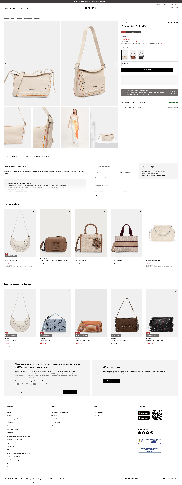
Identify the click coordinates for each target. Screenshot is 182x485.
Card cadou (10, 446)
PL (161, 478)
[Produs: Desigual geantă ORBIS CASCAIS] (20, 233)
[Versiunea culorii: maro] (133, 55)
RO (164, 478)
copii (20, 8)
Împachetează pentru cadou (16, 443)
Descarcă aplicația (172, 92)
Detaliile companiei (38, 479)
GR (149, 478)
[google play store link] (144, 413)
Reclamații (10, 422)
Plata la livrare (98, 412)
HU (155, 478)
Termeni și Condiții (26, 479)
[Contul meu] (166, 8)
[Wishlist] (172, 8)
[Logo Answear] (91, 8)
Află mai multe (111, 381)
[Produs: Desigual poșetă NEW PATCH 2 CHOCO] (126, 313)
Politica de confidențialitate (15, 450)
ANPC (9, 463)
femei (6, 8)
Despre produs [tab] (12, 156)
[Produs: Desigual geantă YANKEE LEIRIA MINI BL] (162, 313)
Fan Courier (53, 415)
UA (172, 478)
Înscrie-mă (70, 392)
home (26, 8)
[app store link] (144, 417)
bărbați (13, 8)
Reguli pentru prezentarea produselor (18, 436)
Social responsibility (13, 460)
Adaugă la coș (146, 69)
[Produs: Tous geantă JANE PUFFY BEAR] (162, 233)
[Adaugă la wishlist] (176, 70)
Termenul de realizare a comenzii (60, 412)
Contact (9, 412)
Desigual (124, 23)
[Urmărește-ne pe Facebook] (139, 433)
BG (140, 478)
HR (152, 478)
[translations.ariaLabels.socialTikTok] (151, 433)
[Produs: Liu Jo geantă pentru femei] (126, 233)
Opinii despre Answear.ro (14, 426)
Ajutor (9, 415)
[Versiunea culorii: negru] (141, 55)
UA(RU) (176, 478)
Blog (8, 467)
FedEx (52, 426)
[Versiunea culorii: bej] (124, 55)
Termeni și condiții (12, 429)
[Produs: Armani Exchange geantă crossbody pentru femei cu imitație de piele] (55, 233)
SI (166, 478)
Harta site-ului (61, 479)
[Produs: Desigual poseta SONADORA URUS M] (91, 313)
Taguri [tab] (25, 156)
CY (143, 478)
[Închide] (176, 1)
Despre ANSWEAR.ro (13, 456)
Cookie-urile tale (50, 479)
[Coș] (177, 8)
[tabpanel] (91, 178)
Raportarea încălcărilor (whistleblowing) (19, 453)
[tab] (43, 156)
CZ (146, 478)
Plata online (97, 415)
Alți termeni (10, 432)
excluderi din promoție (34, 377)
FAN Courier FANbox (56, 419)
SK (169, 478)
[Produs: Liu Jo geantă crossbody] (91, 233)
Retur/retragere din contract (15, 419)
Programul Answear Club (14, 439)
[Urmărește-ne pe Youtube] (147, 433)
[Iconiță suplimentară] (149, 441)
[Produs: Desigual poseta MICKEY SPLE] (55, 313)
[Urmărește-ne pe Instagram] (143, 433)
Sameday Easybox (56, 422)
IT (158, 478)
